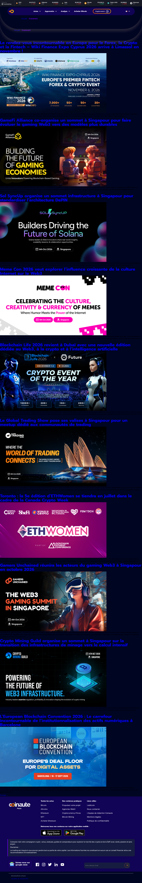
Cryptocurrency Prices (71, 813)
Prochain (4, 795)
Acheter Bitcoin (80, 11)
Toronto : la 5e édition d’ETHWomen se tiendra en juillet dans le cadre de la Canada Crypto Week (66, 498)
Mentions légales (94, 817)
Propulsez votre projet (71, 805)
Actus (35, 11)
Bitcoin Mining (68, 817)
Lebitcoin (91, 805)
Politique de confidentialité (98, 821)
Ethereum (45, 813)
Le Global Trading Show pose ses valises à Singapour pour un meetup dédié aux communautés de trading (63, 422)
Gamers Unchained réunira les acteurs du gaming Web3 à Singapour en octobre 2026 (70, 567)
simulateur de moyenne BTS (19, 878)
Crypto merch (100, 11)
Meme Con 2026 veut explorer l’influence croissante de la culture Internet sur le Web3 (67, 271)
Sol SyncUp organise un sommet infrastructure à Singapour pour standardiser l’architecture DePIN (66, 198)
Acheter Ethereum (48, 821)
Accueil (24, 19)
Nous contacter (93, 809)
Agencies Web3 (68, 809)
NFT (42, 817)
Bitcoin (43, 805)
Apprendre (49, 11)
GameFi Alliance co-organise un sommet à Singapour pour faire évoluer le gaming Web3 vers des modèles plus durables (65, 122)
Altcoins (44, 809)
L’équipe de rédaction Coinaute (100, 813)
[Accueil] (11, 11)
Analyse (64, 11)
